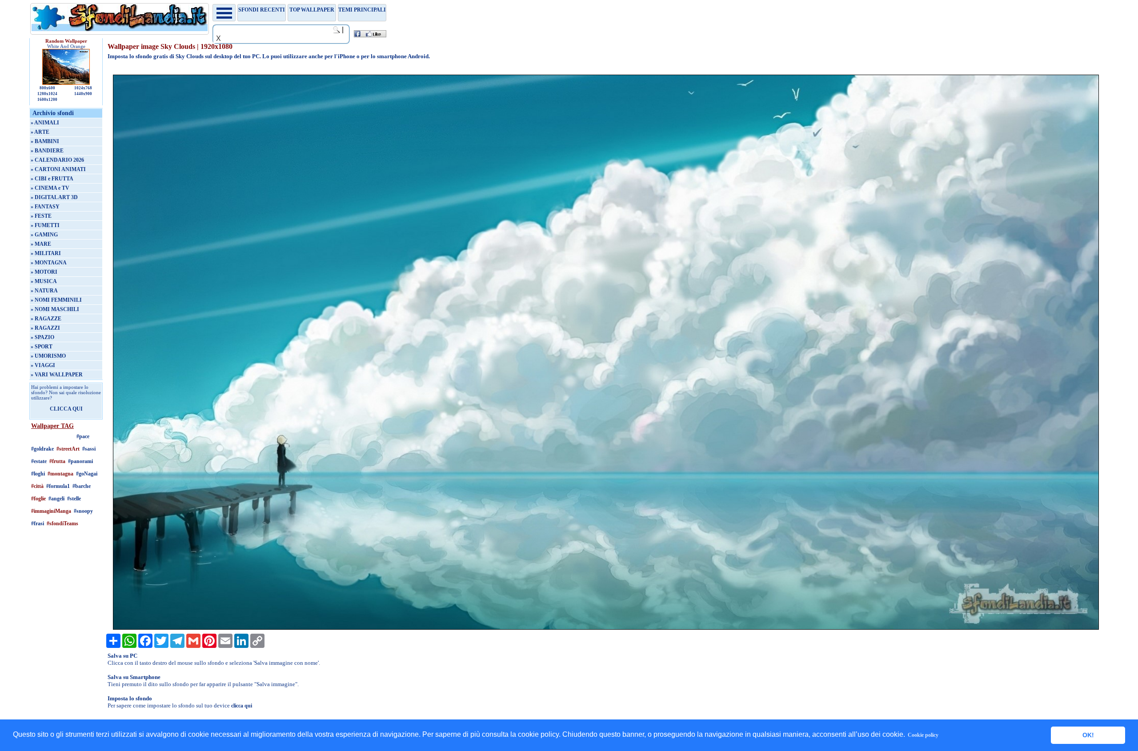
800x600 (47, 88)
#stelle (74, 498)
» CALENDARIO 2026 (57, 160)
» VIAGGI (43, 365)
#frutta (57, 461)
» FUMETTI (45, 225)
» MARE (41, 244)
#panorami (80, 461)
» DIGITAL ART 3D (54, 197)
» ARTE (40, 132)
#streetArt (68, 449)
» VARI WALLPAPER (57, 375)
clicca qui (241, 706)
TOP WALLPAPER (311, 10)
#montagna (60, 474)
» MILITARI (46, 253)
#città (37, 486)
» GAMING (44, 235)
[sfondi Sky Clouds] (606, 628)
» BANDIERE (47, 151)
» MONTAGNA (49, 263)
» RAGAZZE (46, 319)
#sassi (89, 449)
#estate (39, 461)
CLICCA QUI (66, 409)
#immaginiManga (51, 511)
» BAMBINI (45, 141)
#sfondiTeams (62, 523)
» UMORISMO (48, 356)
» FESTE (41, 216)
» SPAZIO (42, 337)
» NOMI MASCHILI (55, 309)
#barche (81, 486)
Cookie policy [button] (923, 735)
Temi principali (362, 10)
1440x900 (83, 94)
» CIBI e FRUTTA (52, 179)
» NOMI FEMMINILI (56, 300)
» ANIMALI (45, 123)
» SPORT (41, 347)
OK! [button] (1088, 735)
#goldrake (42, 449)
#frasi (37, 523)
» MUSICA (44, 281)
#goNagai (86, 474)
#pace (82, 436)
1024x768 (83, 88)
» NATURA (44, 291)
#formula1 (58, 486)
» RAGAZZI (45, 328)
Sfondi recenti (261, 10)
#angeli (56, 498)
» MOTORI (44, 272)
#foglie (38, 498)
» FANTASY (45, 207)
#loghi (38, 474)
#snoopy (83, 511)
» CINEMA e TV (50, 188)
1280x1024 (47, 94)
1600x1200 (47, 99)
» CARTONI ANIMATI (58, 169)
